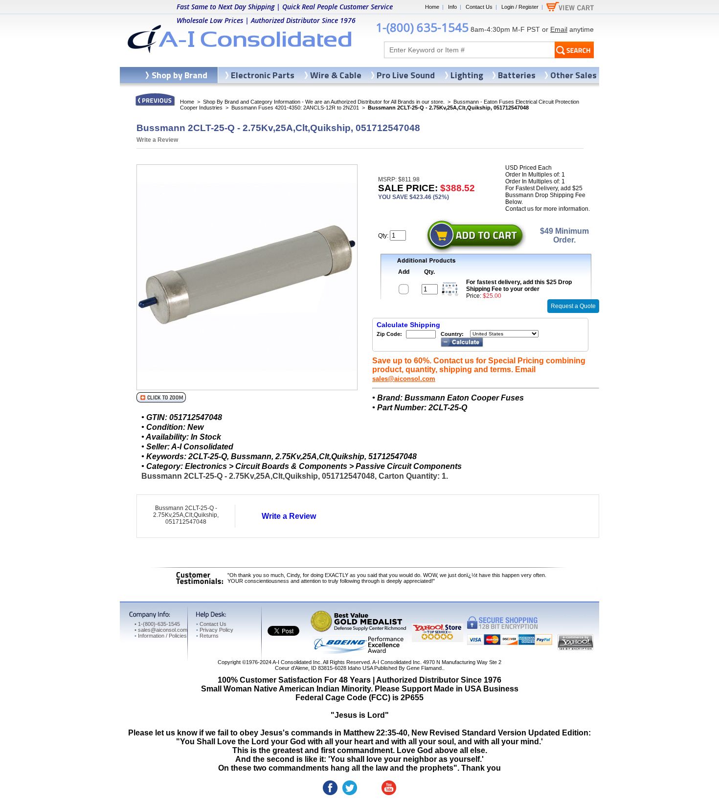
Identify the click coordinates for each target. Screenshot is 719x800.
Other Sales (573, 75)
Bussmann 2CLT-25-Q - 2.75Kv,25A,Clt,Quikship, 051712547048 (186, 515)
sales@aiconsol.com (403, 378)
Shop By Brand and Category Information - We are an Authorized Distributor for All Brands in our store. (324, 102)
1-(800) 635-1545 (422, 27)
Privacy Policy (214, 630)
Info (452, 7)
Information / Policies (161, 636)
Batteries (517, 75)
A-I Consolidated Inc (296, 662)
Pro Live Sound (406, 75)
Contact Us (479, 7)
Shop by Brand (179, 75)
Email (558, 29)
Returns (207, 636)
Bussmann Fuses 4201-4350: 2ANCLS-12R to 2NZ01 (295, 108)
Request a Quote (573, 306)
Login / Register (520, 7)
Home (432, 7)
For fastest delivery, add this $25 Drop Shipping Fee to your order (519, 285)
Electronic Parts (262, 75)
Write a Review (157, 139)
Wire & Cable (335, 75)
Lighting (466, 75)
